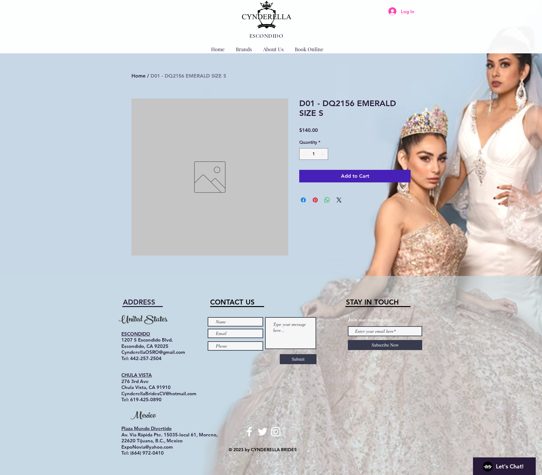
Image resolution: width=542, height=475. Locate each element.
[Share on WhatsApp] (327, 200)
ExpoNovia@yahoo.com (147, 447)
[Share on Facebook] (303, 200)
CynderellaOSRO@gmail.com (153, 352)
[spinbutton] (313, 153)
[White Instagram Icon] (275, 431)
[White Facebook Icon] (249, 431)
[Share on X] (339, 200)
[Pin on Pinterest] (315, 200)
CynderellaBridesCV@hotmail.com (158, 394)
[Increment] (323, 153)
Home (138, 76)
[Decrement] (304, 153)
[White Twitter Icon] (262, 431)
